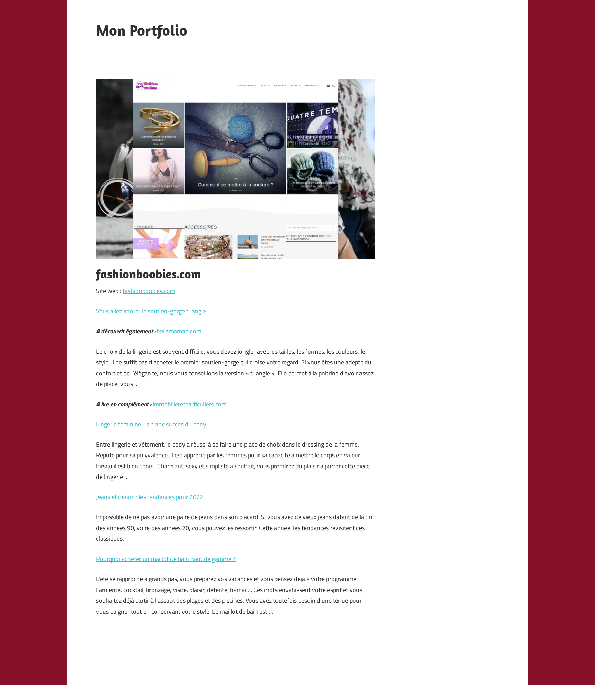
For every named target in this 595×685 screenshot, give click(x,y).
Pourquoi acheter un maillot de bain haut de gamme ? (166, 559)
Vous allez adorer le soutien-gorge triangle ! (152, 311)
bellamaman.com (179, 331)
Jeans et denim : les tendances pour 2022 (149, 497)
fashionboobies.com (149, 291)
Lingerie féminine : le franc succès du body (151, 424)
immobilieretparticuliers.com (190, 404)
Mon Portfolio (141, 30)
